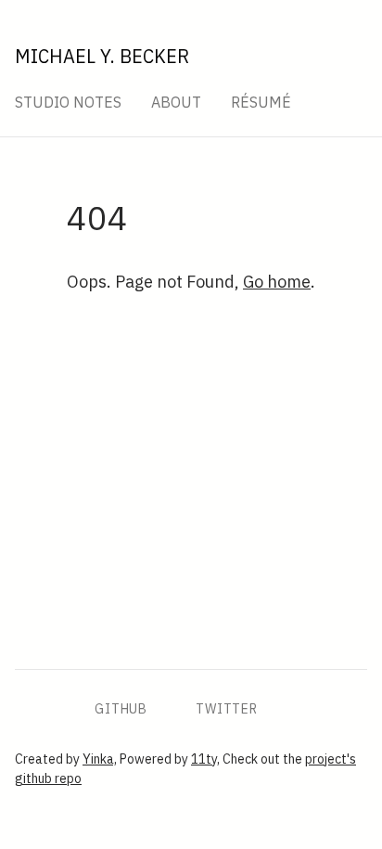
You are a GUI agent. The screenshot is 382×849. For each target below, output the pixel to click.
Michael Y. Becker (102, 56)
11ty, (205, 759)
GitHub (121, 709)
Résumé (261, 102)
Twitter (227, 709)
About (176, 102)
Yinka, (100, 759)
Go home (277, 281)
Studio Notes (68, 102)
